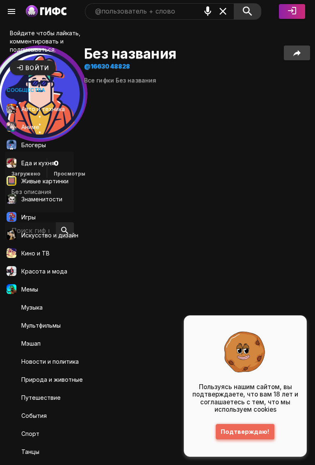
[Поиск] (247, 11)
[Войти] (292, 11)
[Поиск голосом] (207, 11)
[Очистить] (223, 11)
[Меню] (11, 11)
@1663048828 (107, 66)
